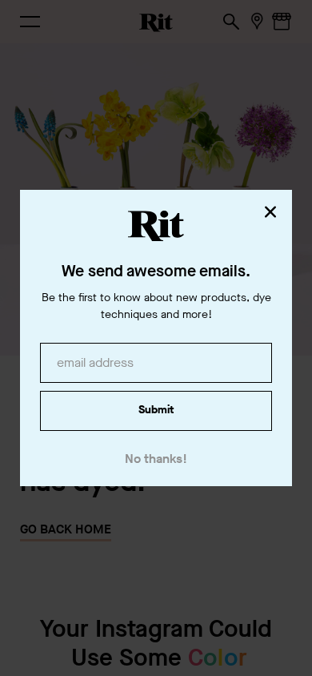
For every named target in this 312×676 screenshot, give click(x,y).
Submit (156, 409)
